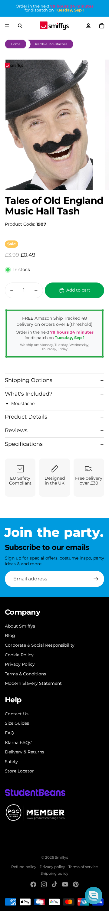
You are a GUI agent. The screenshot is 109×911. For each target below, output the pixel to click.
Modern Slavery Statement (33, 683)
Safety (11, 761)
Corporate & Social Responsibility (39, 645)
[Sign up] (96, 579)
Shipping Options (28, 380)
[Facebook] (33, 884)
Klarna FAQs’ (18, 742)
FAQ (9, 733)
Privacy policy (52, 866)
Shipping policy (54, 873)
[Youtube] (65, 884)
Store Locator (19, 771)
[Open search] (20, 25)
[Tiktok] (54, 884)
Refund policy (23, 866)
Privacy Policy (20, 664)
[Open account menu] (88, 25)
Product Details (26, 416)
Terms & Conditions (25, 674)
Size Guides (17, 723)
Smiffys (61, 857)
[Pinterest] (75, 884)
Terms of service (83, 866)
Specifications (24, 444)
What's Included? (28, 393)
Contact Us (16, 714)
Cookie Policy (19, 655)
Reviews (16, 430)
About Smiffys (20, 626)
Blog (10, 635)
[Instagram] (44, 884)
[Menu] (7, 26)
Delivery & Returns (24, 752)
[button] (93, 895)
